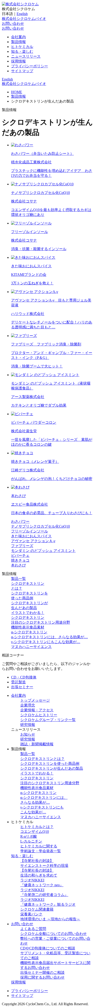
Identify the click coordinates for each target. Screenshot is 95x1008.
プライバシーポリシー (29, 66)
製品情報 (18, 42)
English (22, 14)
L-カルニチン (31, 841)
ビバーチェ (20, 555)
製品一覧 (18, 579)
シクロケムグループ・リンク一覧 (48, 720)
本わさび (18, 565)
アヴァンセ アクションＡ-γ (33, 541)
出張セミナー (22, 687)
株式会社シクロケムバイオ (24, 19)
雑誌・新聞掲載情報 (36, 744)
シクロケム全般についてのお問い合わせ (53, 934)
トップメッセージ (35, 700)
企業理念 (27, 705)
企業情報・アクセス (36, 710)
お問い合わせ (13, 23)
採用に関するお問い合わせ (42, 977)
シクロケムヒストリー (38, 715)
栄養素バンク (31, 914)
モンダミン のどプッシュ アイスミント (43, 551)
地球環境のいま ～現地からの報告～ (50, 919)
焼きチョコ (20, 560)
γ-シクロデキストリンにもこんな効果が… (45, 642)
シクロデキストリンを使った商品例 (49, 763)
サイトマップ (22, 71)
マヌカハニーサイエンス (31, 647)
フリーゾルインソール (29, 531)
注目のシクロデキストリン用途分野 (40, 622)
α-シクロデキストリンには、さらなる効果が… (49, 637)
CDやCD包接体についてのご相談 (47, 948)
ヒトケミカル (22, 47)
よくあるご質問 (33, 929)
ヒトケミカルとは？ (36, 827)
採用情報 (18, 61)
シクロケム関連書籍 (36, 909)
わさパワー (20, 521)
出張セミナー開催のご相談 (42, 972)
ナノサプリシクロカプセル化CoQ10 (40, 526)
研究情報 (27, 725)
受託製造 (18, 682)
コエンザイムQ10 (34, 832)
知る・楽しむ (22, 51)
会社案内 (18, 37)
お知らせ (27, 734)
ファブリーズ (22, 546)
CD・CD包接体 (23, 677)
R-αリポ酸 (28, 836)
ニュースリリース (26, 56)
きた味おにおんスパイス (31, 536)
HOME (16, 92)
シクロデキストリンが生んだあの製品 (51, 768)
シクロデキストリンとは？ (42, 759)
